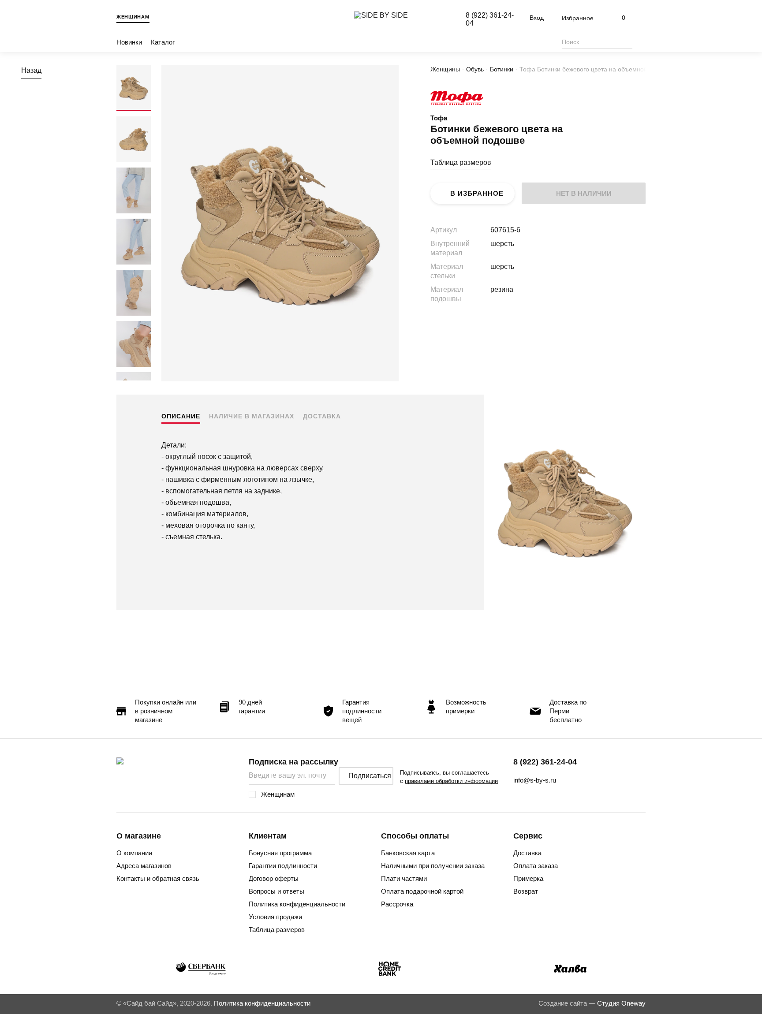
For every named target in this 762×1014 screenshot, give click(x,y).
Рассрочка (397, 904)
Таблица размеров (460, 162)
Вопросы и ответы (276, 891)
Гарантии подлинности (283, 865)
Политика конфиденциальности (297, 904)
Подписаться (369, 775)
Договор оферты (274, 878)
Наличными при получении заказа (433, 865)
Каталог (163, 42)
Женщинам (132, 16)
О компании (134, 853)
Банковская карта (408, 853)
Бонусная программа (280, 853)
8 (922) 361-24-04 (545, 761)
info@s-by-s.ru (534, 780)
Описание (180, 416)
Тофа (438, 118)
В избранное (477, 193)
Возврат (525, 891)
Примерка (528, 878)
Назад (31, 70)
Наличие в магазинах (251, 416)
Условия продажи (275, 917)
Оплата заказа (535, 865)
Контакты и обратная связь (157, 878)
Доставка (322, 416)
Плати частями (404, 878)
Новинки (129, 42)
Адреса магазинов (144, 865)
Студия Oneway (621, 1003)
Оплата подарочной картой (422, 891)
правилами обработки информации (451, 781)
